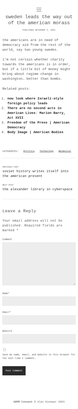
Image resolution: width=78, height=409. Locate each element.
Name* (5, 293)
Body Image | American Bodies (35, 132)
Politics (29, 151)
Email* (6, 312)
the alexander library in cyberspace (37, 189)
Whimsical (65, 151)
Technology (47, 151)
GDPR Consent (23, 401)
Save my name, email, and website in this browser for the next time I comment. (38, 356)
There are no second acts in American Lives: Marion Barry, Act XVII (36, 113)
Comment (7, 239)
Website (7, 331)
